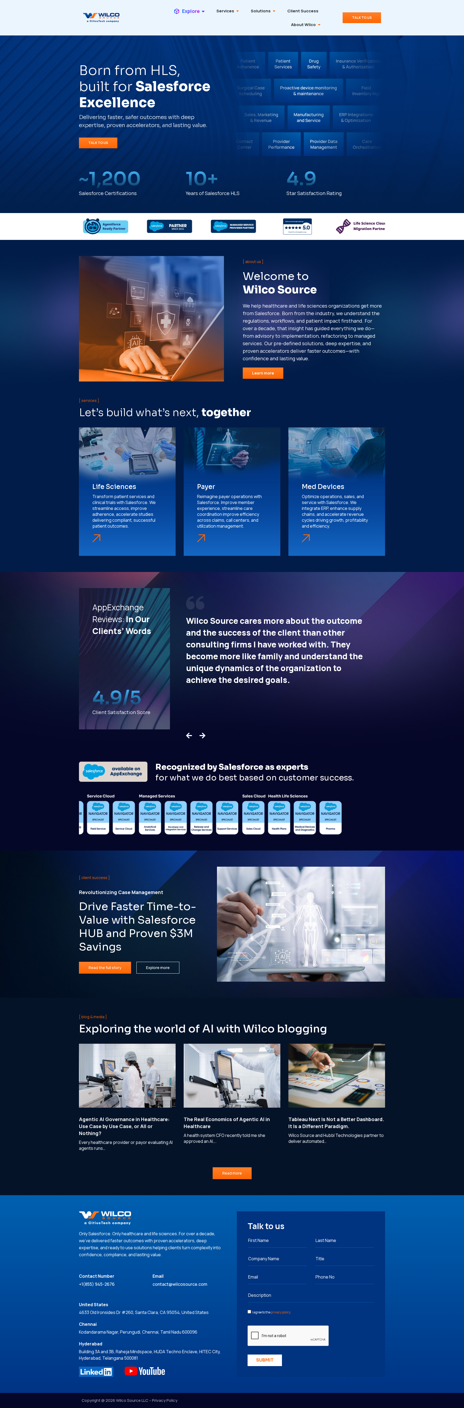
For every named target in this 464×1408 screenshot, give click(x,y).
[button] (189, 735)
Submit (264, 1360)
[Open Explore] (203, 11)
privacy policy (280, 1312)
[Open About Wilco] (319, 25)
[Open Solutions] (274, 11)
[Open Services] (237, 11)
